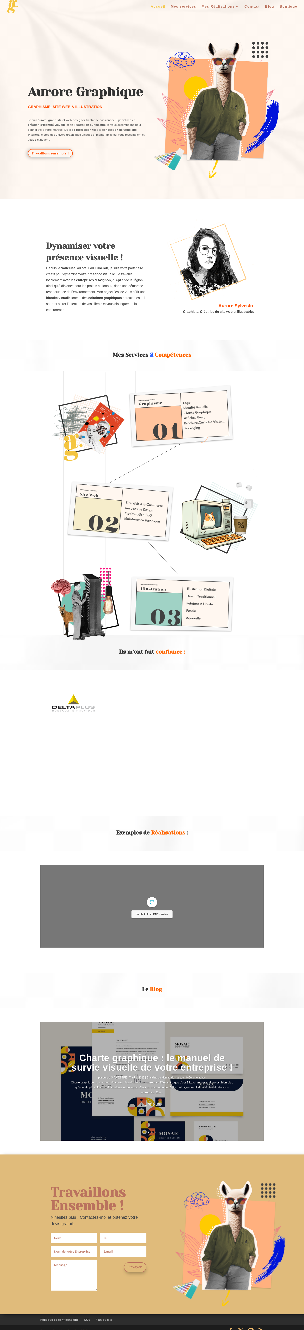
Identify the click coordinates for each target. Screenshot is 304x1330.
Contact (252, 6)
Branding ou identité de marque (165, 1077)
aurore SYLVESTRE (115, 1077)
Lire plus (152, 1104)
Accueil (158, 6)
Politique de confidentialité (59, 1319)
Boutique (288, 6)
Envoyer (135, 1267)
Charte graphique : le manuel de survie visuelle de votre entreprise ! (152, 1062)
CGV (87, 1319)
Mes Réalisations (218, 6)
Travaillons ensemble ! (50, 153)
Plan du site (104, 1319)
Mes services (183, 6)
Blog (269, 6)
